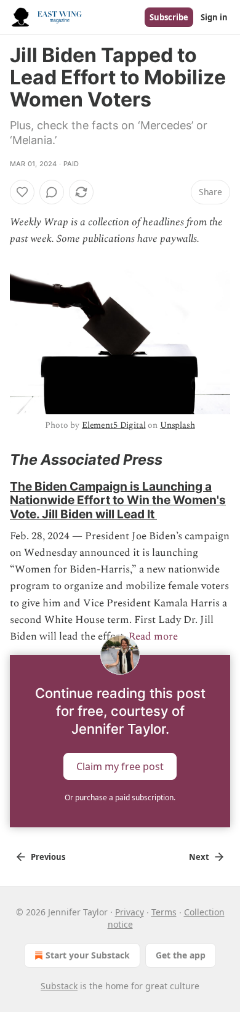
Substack (59, 986)
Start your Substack (88, 955)
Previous (48, 856)
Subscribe (169, 17)
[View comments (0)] (51, 192)
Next (199, 856)
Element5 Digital (114, 425)
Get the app (181, 955)
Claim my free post (120, 766)
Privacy (129, 912)
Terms (164, 912)
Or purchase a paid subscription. (120, 797)
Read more (153, 636)
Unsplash (177, 425)
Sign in (214, 17)
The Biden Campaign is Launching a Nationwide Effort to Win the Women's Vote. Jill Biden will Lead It (118, 500)
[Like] (22, 192)
